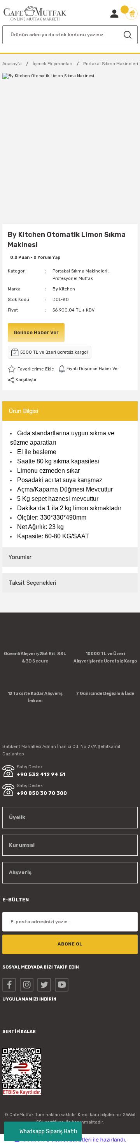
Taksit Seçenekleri (32, 582)
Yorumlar (20, 557)
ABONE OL (70, 944)
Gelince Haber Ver (36, 332)
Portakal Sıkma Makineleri (79, 271)
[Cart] (131, 13)
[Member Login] (114, 13)
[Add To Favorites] (31, 369)
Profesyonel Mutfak (72, 278)
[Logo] (35, 13)
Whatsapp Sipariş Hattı (48, 1131)
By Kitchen (63, 289)
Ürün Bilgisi (23, 411)
